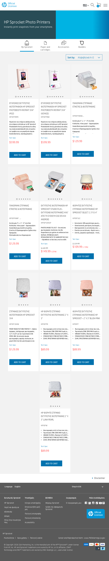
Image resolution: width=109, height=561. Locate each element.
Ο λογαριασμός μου (73, 503)
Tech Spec (12, 138)
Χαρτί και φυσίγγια (11, 507)
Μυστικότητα (9, 538)
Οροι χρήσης (22, 538)
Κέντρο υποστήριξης (33, 503)
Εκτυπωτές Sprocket (12, 498)
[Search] (92, 5)
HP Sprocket (9, 503)
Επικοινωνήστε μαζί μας (32, 508)
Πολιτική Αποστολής (33, 518)
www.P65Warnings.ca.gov (94, 538)
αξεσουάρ (8, 511)
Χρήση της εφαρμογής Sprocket (54, 508)
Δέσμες (7, 516)
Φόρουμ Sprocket (52, 503)
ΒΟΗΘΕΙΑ (49, 498)
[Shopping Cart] (99, 5)
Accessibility (30, 522)
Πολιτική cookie (36, 538)
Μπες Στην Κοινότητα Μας (12, 521)
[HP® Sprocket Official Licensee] (9, 5)
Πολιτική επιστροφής (33, 513)
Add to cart (20, 154)
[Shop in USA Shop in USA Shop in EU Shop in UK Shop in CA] (87, 5)
